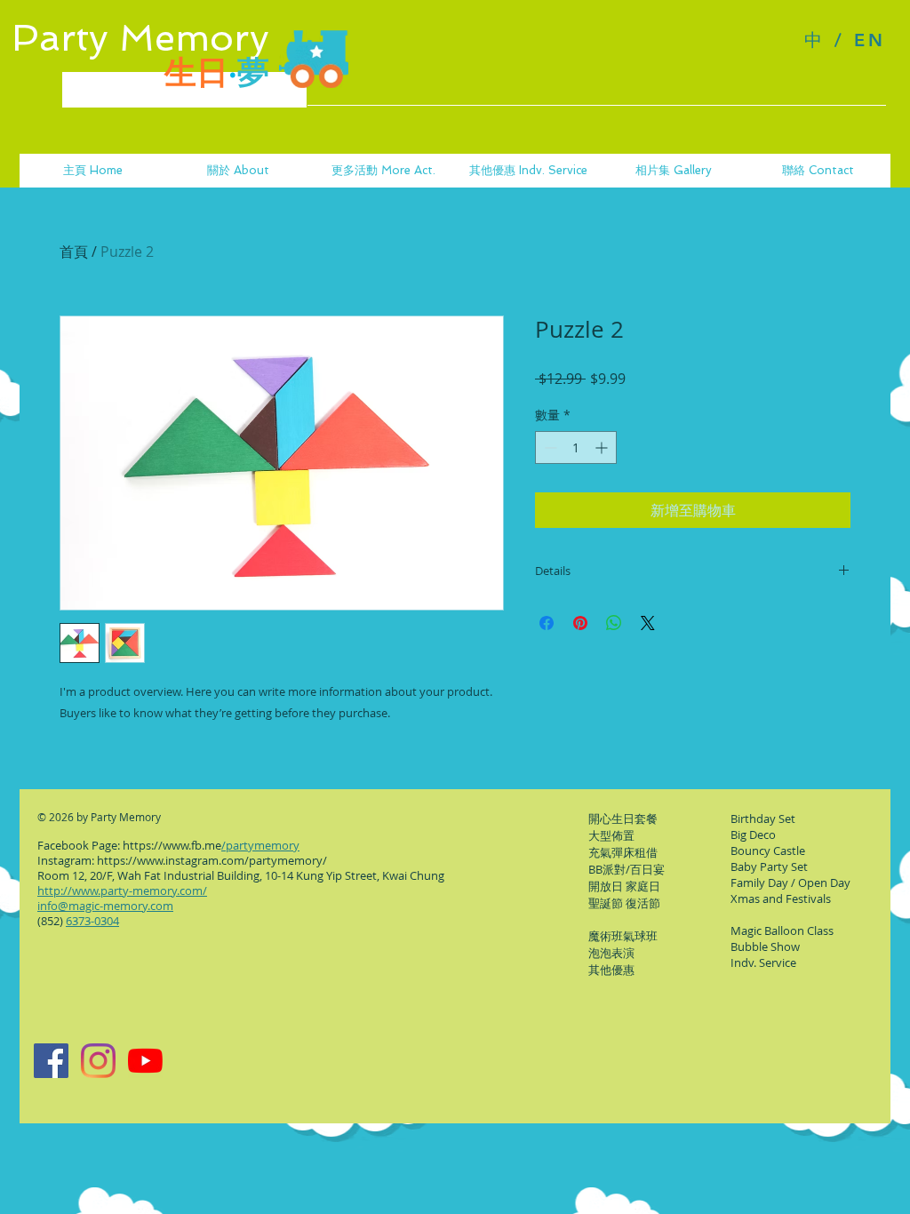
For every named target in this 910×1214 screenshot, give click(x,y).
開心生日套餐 (623, 819)
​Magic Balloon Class (782, 930)
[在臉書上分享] (546, 623)
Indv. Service (763, 962)
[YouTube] (145, 1060)
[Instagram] (98, 1060)
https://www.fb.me (172, 845)
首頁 (74, 251)
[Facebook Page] (51, 1060)
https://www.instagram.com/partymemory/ (212, 860)
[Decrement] (549, 447)
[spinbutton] (576, 447)
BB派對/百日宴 (626, 869)
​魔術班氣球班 (623, 936)
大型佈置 (611, 835)
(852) (78, 921)
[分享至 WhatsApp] (614, 623)
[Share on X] (648, 623)
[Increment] (603, 447)
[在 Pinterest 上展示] (580, 623)
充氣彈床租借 (623, 852)
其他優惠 (611, 970)
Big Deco (753, 835)
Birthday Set (762, 819)
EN (870, 40)
